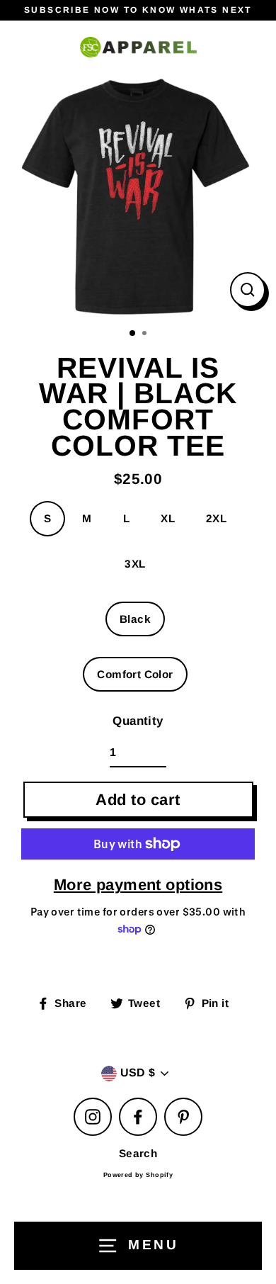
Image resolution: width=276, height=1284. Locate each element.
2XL (216, 518)
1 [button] (133, 333)
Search (138, 1153)
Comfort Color (135, 674)
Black (135, 619)
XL (168, 518)
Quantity (138, 721)
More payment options (138, 885)
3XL (135, 564)
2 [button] (145, 334)
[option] (138, 196)
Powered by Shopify (138, 1174)
